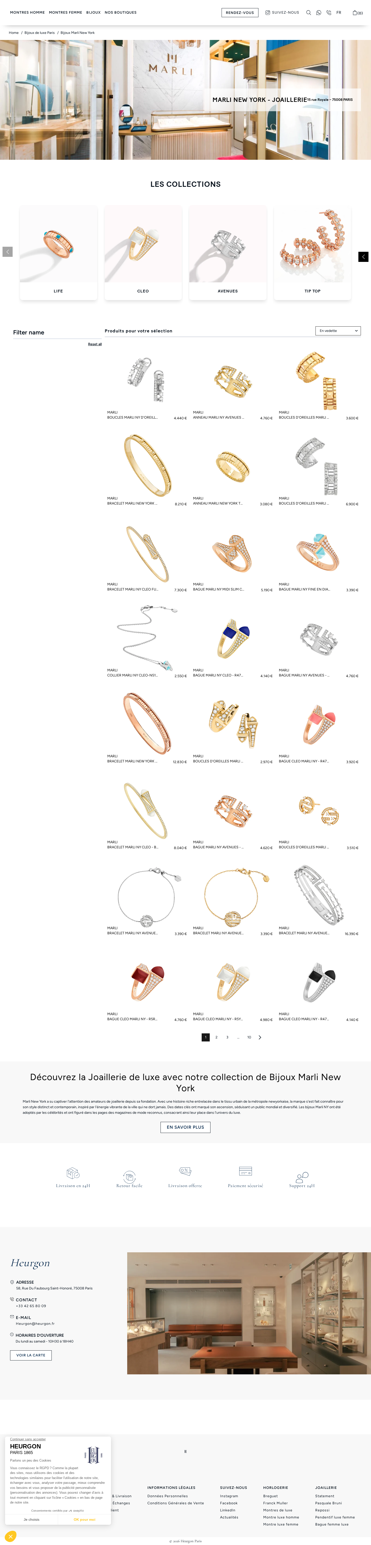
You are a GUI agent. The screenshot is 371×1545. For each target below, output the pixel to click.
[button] (363, 257)
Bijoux (93, 12)
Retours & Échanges (112, 1503)
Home (14, 33)
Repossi (322, 1510)
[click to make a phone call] (328, 12)
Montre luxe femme (281, 1524)
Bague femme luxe (332, 1524)
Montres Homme (27, 12)
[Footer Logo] (185, 1451)
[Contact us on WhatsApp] (318, 12)
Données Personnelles (167, 1496)
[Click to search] (308, 12)
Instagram (229, 1496)
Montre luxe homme (281, 1517)
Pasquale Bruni (328, 1503)
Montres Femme (65, 12)
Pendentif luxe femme (335, 1517)
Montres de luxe (278, 1510)
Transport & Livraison (113, 1496)
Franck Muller (275, 1503)
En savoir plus (185, 1127)
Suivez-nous (285, 12)
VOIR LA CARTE (30, 1355)
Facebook (229, 1503)
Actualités (229, 1517)
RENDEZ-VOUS (240, 13)
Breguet (270, 1496)
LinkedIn (227, 1510)
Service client (106, 1510)
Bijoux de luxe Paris (40, 33)
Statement (324, 1496)
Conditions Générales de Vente (175, 1503)
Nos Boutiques (121, 12)
